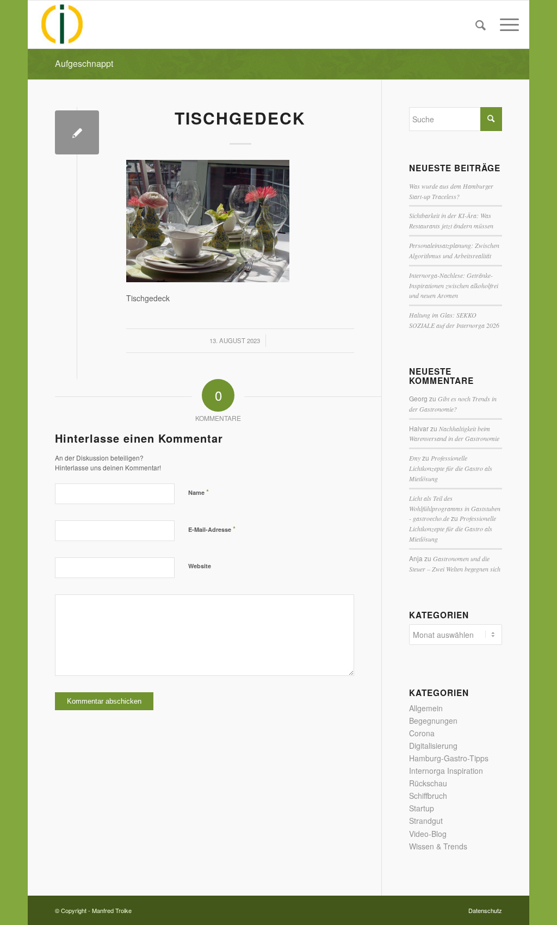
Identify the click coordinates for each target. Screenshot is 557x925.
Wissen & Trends (438, 846)
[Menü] (506, 24)
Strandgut (426, 820)
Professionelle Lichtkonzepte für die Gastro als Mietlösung (450, 468)
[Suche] (480, 24)
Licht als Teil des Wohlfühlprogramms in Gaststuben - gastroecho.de (454, 508)
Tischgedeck (240, 117)
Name (198, 492)
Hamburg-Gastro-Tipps (448, 758)
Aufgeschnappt (84, 63)
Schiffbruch (428, 795)
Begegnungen (433, 720)
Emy (414, 458)
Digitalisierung (433, 745)
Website (199, 566)
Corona (422, 733)
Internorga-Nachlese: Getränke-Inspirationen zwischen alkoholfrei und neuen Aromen (453, 285)
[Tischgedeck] (77, 132)
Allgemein (426, 708)
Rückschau (428, 783)
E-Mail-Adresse (212, 529)
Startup (421, 808)
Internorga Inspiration (446, 770)
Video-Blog (428, 833)
